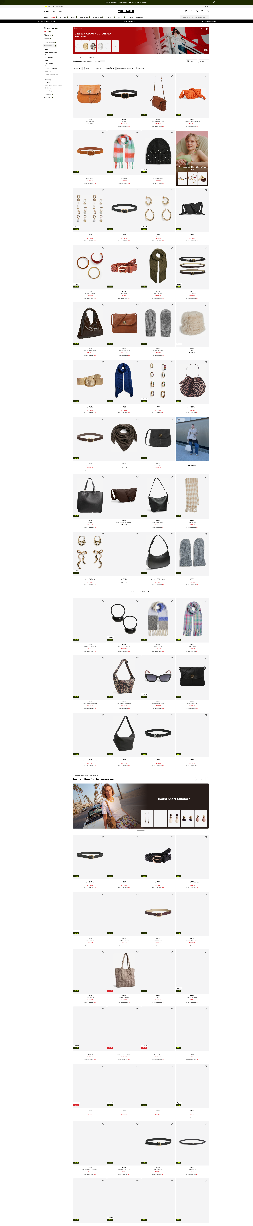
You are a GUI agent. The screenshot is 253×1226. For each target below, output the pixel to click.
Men (54, 11)
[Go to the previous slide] (196, 779)
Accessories (83, 58)
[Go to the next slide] (207, 779)
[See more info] (78, 28)
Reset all (141, 68)
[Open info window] (214, 2)
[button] (191, 61)
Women (47, 11)
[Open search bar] (181, 17)
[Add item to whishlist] (103, 76)
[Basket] (208, 11)
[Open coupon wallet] (186, 11)
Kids (60, 11)
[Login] (191, 11)
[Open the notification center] (197, 11)
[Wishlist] (202, 11)
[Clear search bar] (208, 17)
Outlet (48, 6)
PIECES (91, 58)
